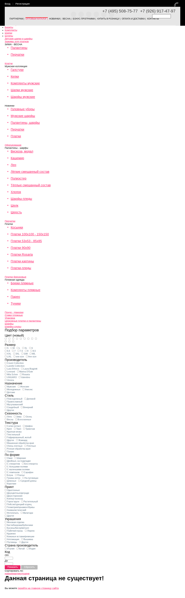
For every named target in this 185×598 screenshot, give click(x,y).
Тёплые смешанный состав (31, 185)
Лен (13, 165)
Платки (16, 136)
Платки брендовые (15, 277)
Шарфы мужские (23, 97)
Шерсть (16, 212)
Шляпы (9, 36)
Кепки (15, 76)
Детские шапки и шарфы (19, 38)
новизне (9, 573)
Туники (16, 303)
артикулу (19, 573)
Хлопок (16, 192)
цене (27, 573)
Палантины (19, 48)
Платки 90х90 (20, 247)
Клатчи (9, 63)
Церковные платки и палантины (23, 321)
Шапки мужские (22, 90)
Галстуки (17, 69)
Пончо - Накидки (14, 312)
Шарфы (9, 323)
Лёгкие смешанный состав (30, 171)
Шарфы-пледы (21, 198)
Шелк (14, 205)
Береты (9, 27)
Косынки (17, 227)
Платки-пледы (21, 268)
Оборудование (13, 145)
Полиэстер (18, 178)
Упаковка (10, 318)
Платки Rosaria (22, 254)
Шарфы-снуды (13, 326)
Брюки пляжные (22, 283)
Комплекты (11, 30)
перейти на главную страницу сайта (38, 588)
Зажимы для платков (17, 41)
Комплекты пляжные (25, 290)
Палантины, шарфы (25, 122)
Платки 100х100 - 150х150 (30, 234)
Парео (15, 296)
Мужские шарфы (23, 116)
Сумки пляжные (14, 315)
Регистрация (22, 3)
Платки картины (22, 261)
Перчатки (17, 54)
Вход (7, 3)
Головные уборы (23, 109)
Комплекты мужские (25, 83)
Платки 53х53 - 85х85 (26, 241)
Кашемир (17, 158)
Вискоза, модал (22, 151)
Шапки (8, 33)
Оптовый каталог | (36, 18)
